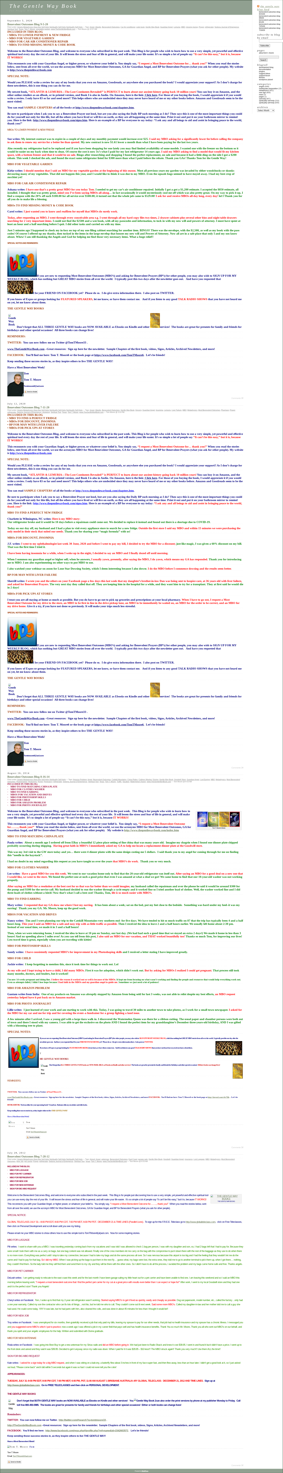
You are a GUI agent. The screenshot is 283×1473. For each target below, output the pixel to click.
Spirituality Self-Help (57, 27)
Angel (92, 27)
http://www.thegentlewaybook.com (31, 69)
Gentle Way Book (152, 27)
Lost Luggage (199, 1159)
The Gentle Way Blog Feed (268, 8)
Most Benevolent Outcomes (209, 410)
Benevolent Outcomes (111, 27)
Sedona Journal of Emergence (226, 27)
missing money (192, 27)
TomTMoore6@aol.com (39, 1132)
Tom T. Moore (29, 29)
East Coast (133, 1159)
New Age (37, 27)
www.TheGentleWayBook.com (63, 29)
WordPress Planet (266, 80)
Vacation (125, 782)
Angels (20, 27)
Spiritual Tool (12, 29)
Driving (155, 780)
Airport (92, 1159)
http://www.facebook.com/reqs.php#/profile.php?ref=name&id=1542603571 (86, 1430)
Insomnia (159, 410)
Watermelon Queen (138, 782)
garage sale (143, 1159)
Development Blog (266, 67)
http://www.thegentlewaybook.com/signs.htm (60, 120)
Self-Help (45, 27)
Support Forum (264, 76)
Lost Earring (205, 780)
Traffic (119, 782)
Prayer (201, 27)
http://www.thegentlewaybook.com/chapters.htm (104, 107)
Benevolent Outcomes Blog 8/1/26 (269, 21)
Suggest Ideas (264, 74)
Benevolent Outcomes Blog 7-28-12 (28, 1156)
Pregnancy (48, 782)
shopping (46, 412)
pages (261, 97)
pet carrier (28, 1161)
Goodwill (166, 1159)
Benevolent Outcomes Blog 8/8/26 (269, 17)
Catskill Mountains (119, 780)
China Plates (132, 780)
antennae (105, 1159)
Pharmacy (225, 410)
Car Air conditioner (128, 27)
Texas (21, 29)
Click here (150, 95)
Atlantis (98, 27)
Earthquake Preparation (268, 89)
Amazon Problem (80, 780)
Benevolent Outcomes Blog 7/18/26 (269, 29)
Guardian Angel (166, 27)
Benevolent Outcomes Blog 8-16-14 (28, 776)
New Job (19, 1161)
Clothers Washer (145, 780)
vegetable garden (43, 29)
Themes (262, 78)
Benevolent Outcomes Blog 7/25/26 (269, 25)
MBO (183, 27)
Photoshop (32, 782)
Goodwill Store (180, 780)
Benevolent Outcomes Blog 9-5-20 (27, 24)
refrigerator (209, 27)
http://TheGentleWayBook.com (24, 1425)
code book (140, 27)
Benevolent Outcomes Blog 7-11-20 (28, 407)
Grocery (138, 410)
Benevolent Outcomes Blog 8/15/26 (269, 13)
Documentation (265, 69)
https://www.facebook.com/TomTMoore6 (119, 355)
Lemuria (177, 27)
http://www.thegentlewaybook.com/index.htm (151, 830)
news (261, 95)
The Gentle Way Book (43, 6)
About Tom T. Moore (266, 53)
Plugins (262, 71)
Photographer (21, 782)
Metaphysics (28, 27)
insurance (189, 1159)
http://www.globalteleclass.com (200, 1221)
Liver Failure (177, 410)
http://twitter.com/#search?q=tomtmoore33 (82, 1420)
